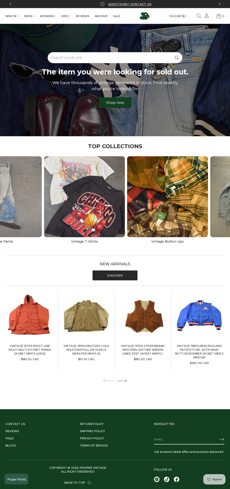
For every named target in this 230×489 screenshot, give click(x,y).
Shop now (115, 102)
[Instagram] (157, 479)
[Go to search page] (199, 16)
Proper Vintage (93, 467)
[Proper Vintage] (144, 16)
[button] (199, 16)
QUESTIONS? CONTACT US (129, 4)
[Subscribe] (221, 439)
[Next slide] (122, 381)
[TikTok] (167, 479)
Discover (115, 275)
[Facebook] (176, 479)
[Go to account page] (206, 17)
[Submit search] (177, 58)
